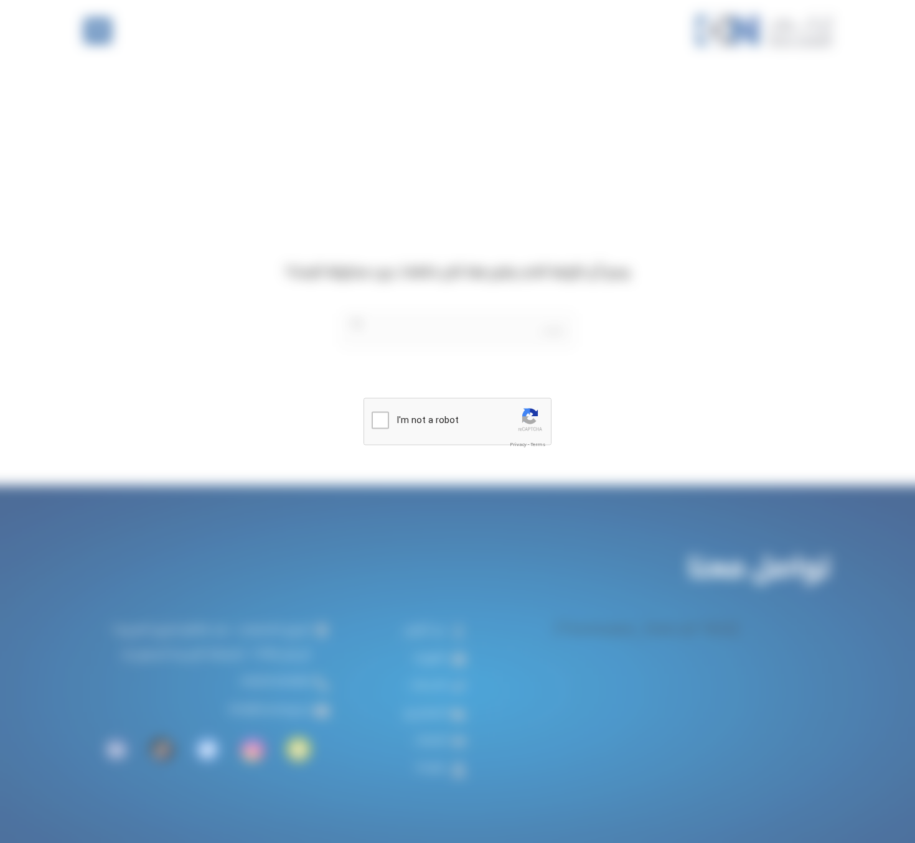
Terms (537, 443)
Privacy (518, 443)
